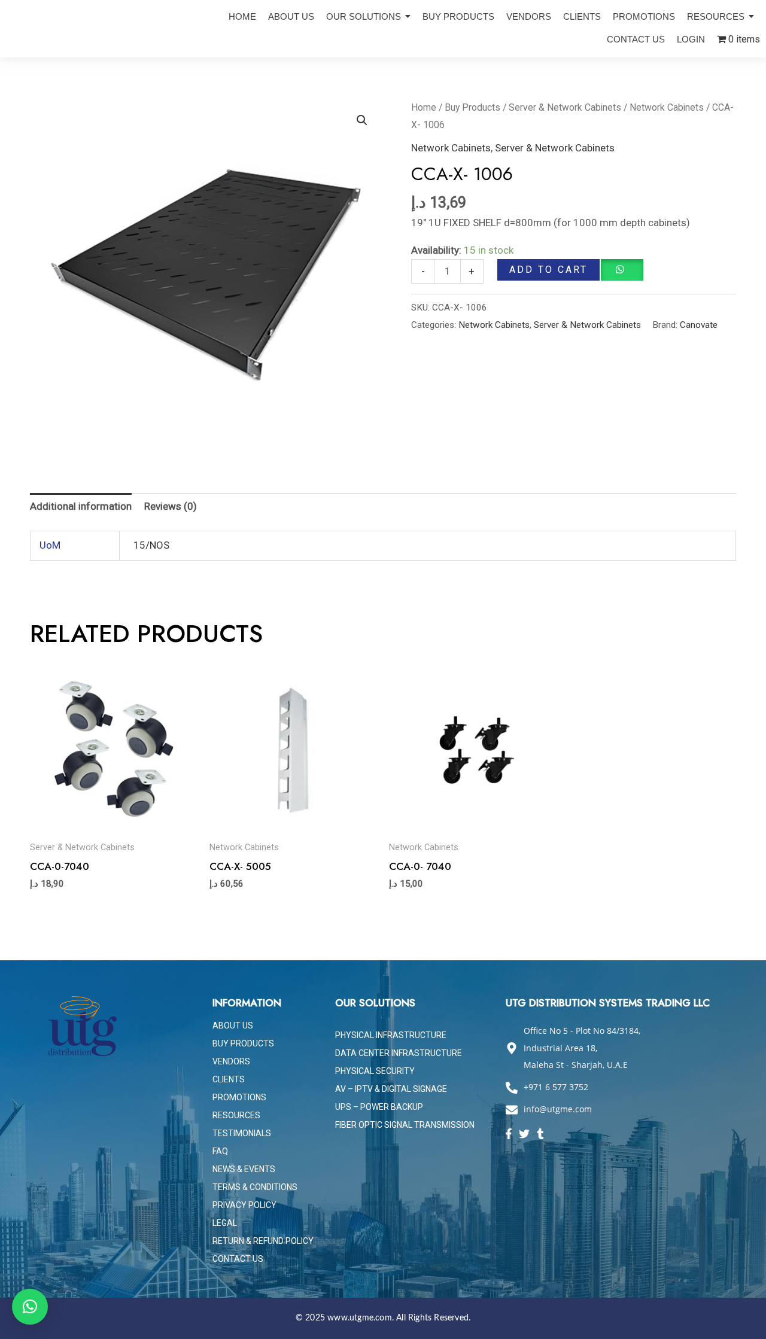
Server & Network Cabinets (565, 107)
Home (423, 107)
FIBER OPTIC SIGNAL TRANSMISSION (405, 1125)
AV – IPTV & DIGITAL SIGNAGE (391, 1089)
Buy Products (472, 107)
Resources (236, 1115)
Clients (228, 1079)
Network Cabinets (667, 107)
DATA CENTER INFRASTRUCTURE (398, 1053)
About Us (232, 1025)
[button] (362, 120)
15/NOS (151, 545)
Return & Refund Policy (263, 1241)
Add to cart (548, 269)
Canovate (699, 324)
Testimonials (241, 1133)
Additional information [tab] (81, 506)
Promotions (239, 1097)
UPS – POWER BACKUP (379, 1107)
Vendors (231, 1061)
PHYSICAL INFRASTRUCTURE (390, 1035)
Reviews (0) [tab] (170, 506)
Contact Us (237, 1259)
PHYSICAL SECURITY (375, 1071)
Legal (224, 1223)
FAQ (220, 1151)
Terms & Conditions (254, 1187)
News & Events (243, 1169)
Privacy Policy (244, 1205)
